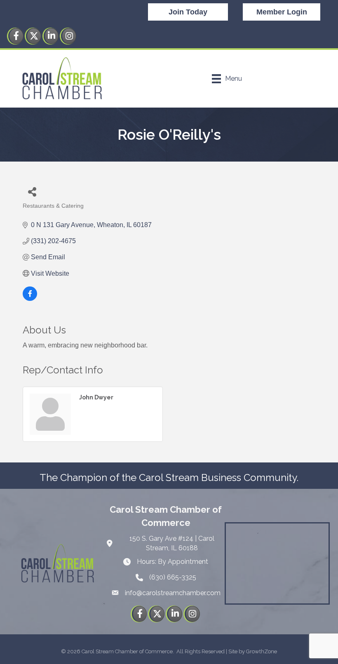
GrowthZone (261, 651)
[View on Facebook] (30, 298)
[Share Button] (32, 191)
